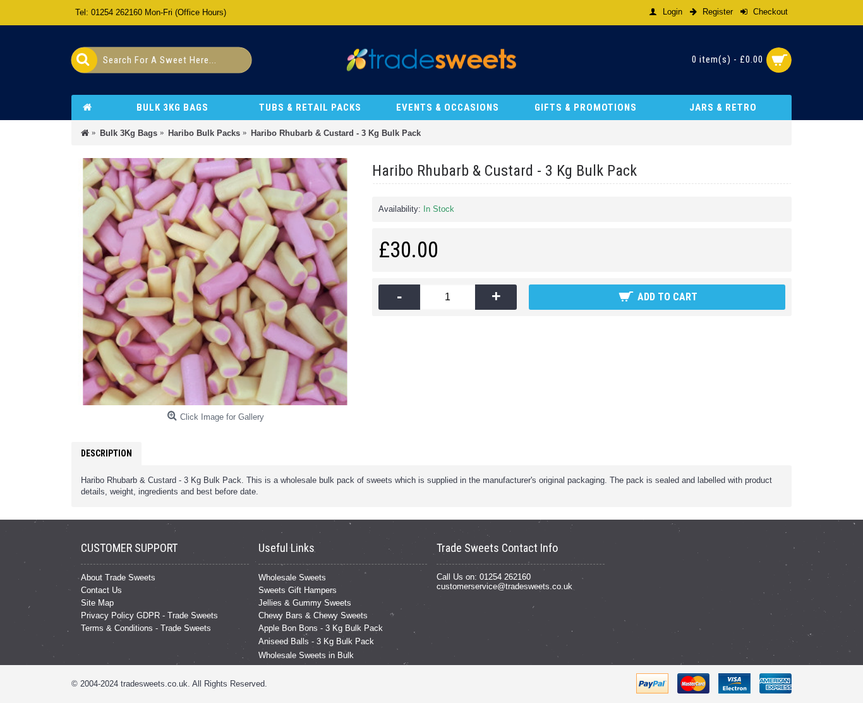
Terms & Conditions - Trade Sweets (146, 628)
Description (106, 453)
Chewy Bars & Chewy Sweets (313, 615)
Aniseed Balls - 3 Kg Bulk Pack (316, 641)
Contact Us (101, 590)
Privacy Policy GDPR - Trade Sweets (149, 615)
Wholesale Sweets (292, 577)
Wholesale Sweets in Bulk (306, 655)
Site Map (97, 603)
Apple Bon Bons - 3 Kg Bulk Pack (320, 628)
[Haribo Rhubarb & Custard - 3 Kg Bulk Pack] (215, 281)
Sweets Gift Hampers (297, 590)
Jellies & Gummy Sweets (304, 603)
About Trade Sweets (118, 577)
